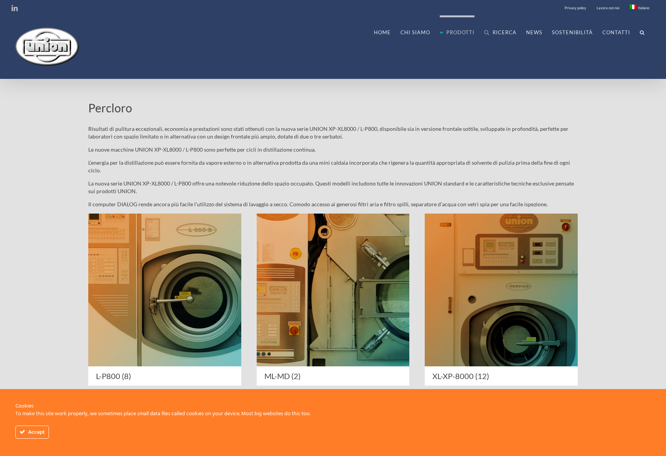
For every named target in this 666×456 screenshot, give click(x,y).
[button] (642, 31)
